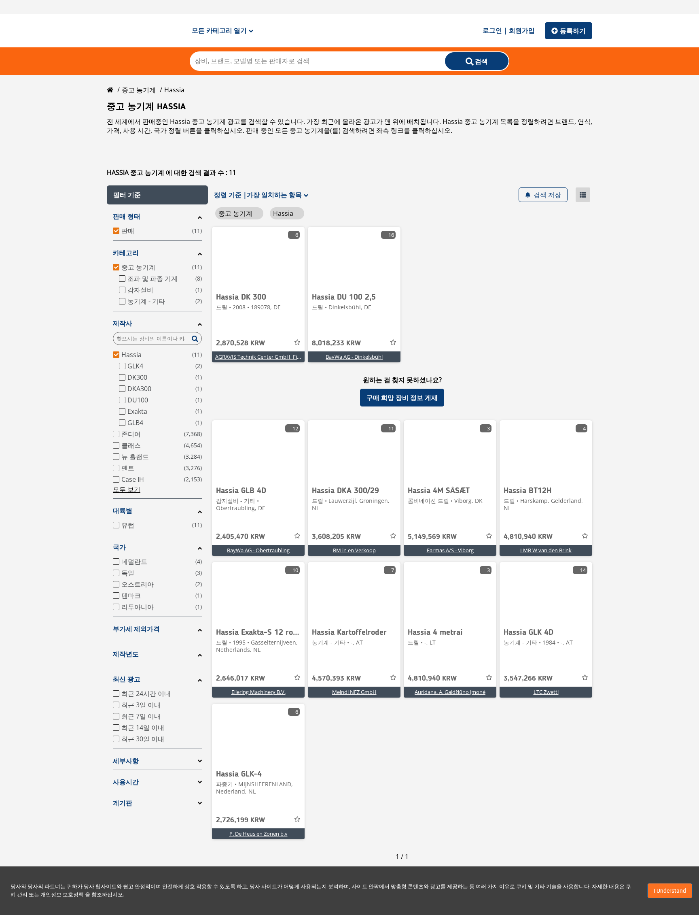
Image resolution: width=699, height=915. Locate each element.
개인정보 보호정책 (62, 895)
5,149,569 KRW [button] (432, 536)
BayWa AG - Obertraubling (258, 550)
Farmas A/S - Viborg (450, 550)
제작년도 (126, 654)
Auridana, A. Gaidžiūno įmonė (450, 692)
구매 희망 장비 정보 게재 (402, 397)
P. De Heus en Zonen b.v (258, 833)
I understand (670, 890)
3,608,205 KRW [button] (336, 536)
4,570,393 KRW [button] (336, 678)
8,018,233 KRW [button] (336, 343)
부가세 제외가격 (136, 629)
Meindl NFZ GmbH (354, 692)
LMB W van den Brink (546, 550)
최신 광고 (126, 679)
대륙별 (122, 510)
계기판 (122, 803)
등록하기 (573, 30)
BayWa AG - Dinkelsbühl (354, 356)
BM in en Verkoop (354, 550)
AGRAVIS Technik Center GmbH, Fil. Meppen (268, 356)
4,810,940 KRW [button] (528, 536)
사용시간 (126, 782)
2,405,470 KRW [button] (240, 536)
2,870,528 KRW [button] (240, 343)
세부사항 (126, 761)
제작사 (122, 323)
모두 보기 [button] (126, 489)
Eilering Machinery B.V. (258, 692)
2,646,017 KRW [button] (240, 678)
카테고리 (126, 252)
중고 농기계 (139, 89)
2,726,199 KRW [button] (240, 820)
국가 (119, 547)
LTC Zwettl (546, 692)
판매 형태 (126, 216)
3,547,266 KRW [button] (528, 678)
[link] (258, 257)
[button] (157, 194)
